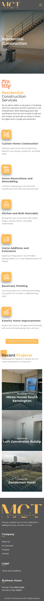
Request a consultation (22, 341)
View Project (22, 407)
